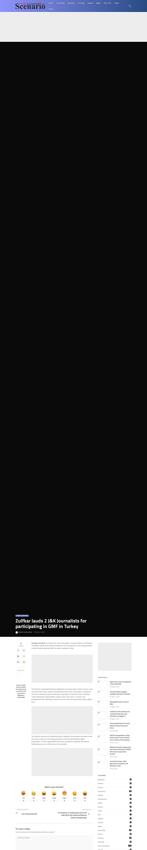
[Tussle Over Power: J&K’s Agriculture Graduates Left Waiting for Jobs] (103, 765)
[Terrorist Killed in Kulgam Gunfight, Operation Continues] (103, 694)
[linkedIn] (18, 662)
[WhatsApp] (24, 656)
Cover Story (101, 791)
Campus (100, 787)
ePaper (100, 803)
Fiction (100, 811)
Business (101, 783)
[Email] (24, 662)
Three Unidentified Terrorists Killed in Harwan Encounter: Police (120, 725)
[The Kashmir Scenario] (31, 6)
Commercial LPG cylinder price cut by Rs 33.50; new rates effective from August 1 (120, 713)
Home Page (101, 830)
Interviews (101, 842)
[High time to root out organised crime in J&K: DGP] (103, 684)
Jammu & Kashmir (22, 615)
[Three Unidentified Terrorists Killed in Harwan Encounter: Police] (103, 727)
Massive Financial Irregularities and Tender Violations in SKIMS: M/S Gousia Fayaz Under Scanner (120, 750)
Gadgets (100, 818)
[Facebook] (18, 650)
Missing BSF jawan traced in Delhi (119, 703)
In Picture (101, 838)
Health (100, 826)
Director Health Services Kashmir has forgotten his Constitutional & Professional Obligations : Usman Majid (21, 691)
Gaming (100, 822)
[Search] (130, 6)
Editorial (100, 795)
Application (101, 779)
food (99, 814)
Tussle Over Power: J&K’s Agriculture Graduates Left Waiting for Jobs (119, 763)
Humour (100, 834)
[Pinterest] (18, 656)
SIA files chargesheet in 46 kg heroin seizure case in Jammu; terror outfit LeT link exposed (120, 737)
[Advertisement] (60, 27)
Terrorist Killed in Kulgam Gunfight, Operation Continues (120, 693)
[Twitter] (24, 650)
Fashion (100, 807)
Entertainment (102, 799)
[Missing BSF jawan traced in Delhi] (103, 704)
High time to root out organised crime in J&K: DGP (120, 683)
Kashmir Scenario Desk (25, 632)
